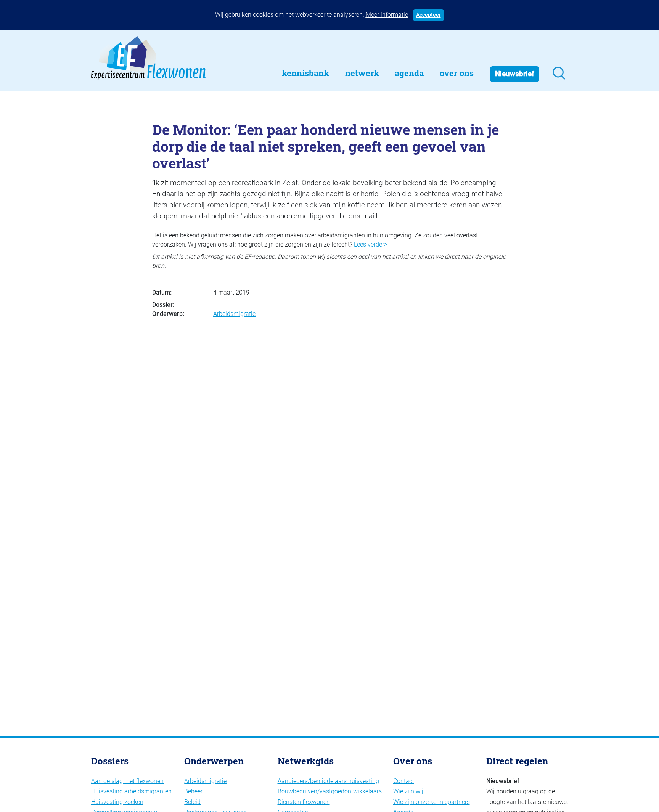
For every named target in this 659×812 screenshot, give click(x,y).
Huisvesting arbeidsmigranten (131, 791)
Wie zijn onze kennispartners (431, 802)
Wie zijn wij (408, 791)
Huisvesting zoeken (117, 802)
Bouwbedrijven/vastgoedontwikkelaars (330, 791)
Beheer (193, 791)
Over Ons (457, 72)
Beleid (192, 802)
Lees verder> (370, 244)
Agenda (409, 72)
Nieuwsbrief (514, 73)
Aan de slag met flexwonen (127, 781)
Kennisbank (305, 72)
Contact (403, 781)
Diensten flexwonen (304, 802)
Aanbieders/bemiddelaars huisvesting (328, 781)
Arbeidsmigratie (234, 313)
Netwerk (362, 72)
